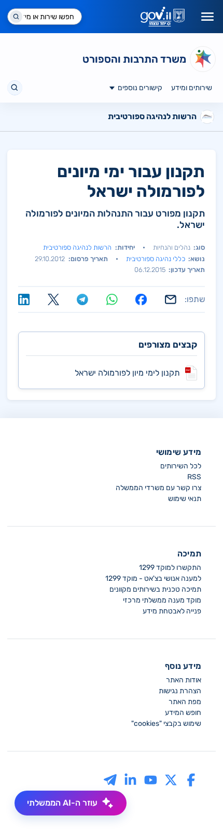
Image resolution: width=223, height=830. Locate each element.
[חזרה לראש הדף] (195, 802)
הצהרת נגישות (180, 690)
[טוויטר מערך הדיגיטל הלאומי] (170, 780)
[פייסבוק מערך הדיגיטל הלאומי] (191, 780)
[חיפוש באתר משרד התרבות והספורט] (14, 88)
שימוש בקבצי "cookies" (166, 723)
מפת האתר (185, 701)
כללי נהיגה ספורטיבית (155, 259)
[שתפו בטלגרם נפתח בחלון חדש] (82, 299)
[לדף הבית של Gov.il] (162, 16)
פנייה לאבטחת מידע (172, 611)
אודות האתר (183, 680)
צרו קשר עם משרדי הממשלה (158, 487)
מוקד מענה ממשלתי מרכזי (162, 600)
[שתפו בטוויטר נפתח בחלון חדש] (53, 299)
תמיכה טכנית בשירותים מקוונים (155, 589)
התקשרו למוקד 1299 (170, 567)
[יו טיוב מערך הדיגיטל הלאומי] (150, 780)
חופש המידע (183, 712)
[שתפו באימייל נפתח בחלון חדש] (170, 299)
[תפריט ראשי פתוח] (207, 16)
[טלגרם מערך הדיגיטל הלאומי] (110, 780)
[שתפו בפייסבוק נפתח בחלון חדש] (141, 299)
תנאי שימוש (184, 498)
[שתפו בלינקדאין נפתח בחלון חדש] (24, 299)
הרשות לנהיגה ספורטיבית (77, 247)
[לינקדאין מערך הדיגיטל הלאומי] (130, 780)
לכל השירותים (180, 466)
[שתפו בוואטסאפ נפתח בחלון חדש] (112, 299)
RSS (194, 477)
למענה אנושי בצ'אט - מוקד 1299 (153, 578)
